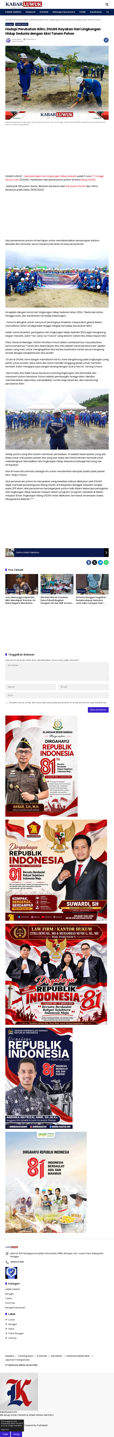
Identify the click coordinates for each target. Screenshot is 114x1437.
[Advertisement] (57, 151)
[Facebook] (88, 562)
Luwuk (11, 1319)
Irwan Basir (16, 39)
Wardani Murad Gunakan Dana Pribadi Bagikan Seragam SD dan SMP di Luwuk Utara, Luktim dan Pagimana (57, 600)
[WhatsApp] (106, 562)
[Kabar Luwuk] (23, 4)
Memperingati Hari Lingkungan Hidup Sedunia (50, 176)
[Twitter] (94, 562)
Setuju (16, 1434)
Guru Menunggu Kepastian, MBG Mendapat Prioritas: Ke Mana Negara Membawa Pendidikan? (20, 600)
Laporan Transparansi (17, 1359)
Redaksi (9, 1355)
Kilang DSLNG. (88, 179)
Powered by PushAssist (36, 1425)
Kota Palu (10, 1303)
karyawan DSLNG (76, 186)
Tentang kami (25, 1355)
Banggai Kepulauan (15, 1307)
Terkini (8, 1298)
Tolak (5, 1434)
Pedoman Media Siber (78, 1355)
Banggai (9, 24)
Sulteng (12, 1337)
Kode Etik (42, 1355)
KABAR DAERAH (22, 24)
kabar (11, 1328)
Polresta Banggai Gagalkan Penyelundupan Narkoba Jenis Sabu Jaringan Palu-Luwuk (91, 600)
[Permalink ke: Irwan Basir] (8, 40)
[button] (107, 4)
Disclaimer (56, 1355)
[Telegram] (100, 562)
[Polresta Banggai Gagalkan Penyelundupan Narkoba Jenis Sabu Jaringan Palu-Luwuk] (92, 584)
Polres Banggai (15, 1333)
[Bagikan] (106, 40)
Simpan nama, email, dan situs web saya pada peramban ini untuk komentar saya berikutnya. (58, 702)
